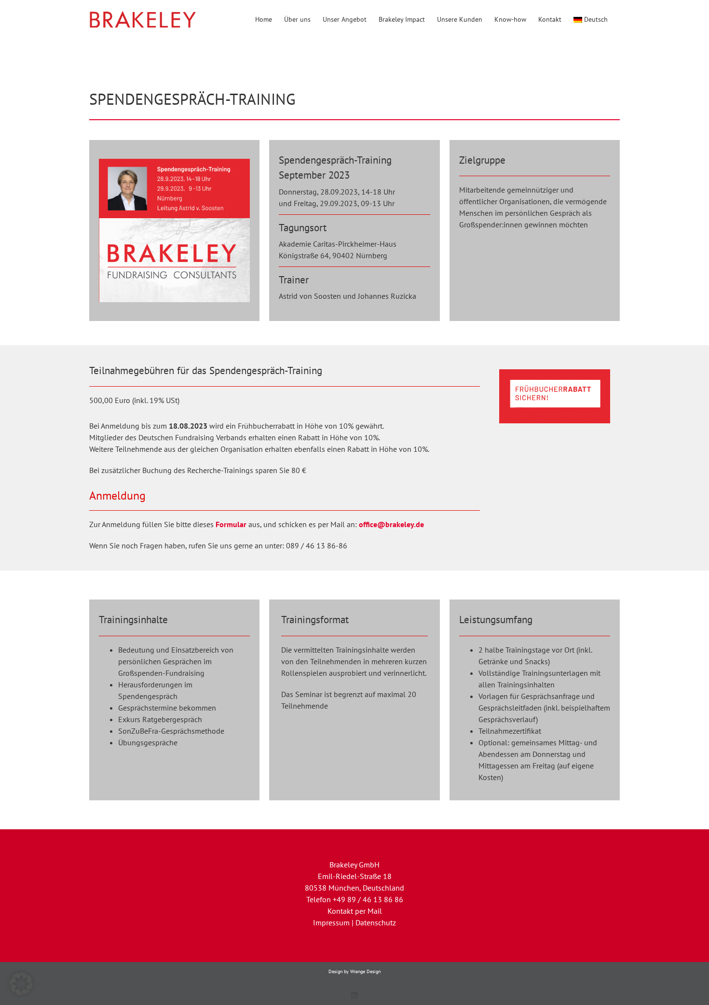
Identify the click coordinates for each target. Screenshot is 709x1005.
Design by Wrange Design (354, 971)
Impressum (331, 922)
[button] (21, 984)
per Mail (368, 911)
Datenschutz (375, 922)
